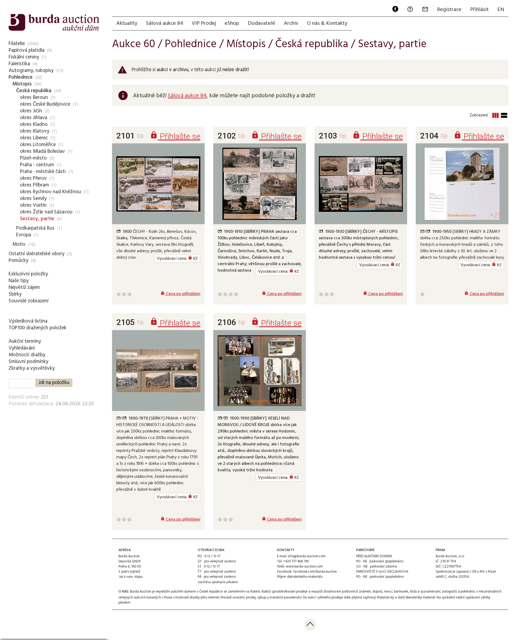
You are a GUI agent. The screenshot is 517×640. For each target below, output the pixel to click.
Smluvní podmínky (28, 362)
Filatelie (17, 44)
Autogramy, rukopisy (31, 71)
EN (500, 9)
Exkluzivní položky (28, 274)
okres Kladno (34, 124)
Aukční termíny (25, 341)
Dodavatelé (261, 23)
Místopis (22, 84)
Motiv (19, 244)
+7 (396, 215)
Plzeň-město (33, 158)
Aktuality (126, 23)
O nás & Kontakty (327, 23)
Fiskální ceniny (24, 57)
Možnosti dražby (27, 355)
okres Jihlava (33, 118)
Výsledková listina (28, 321)
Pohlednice (21, 77)
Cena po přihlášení (180, 293)
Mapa (138, 577)
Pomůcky (18, 261)
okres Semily (33, 199)
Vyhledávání (22, 348)
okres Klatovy (34, 131)
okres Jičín (31, 111)
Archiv (291, 23)
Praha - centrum (37, 165)
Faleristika (19, 64)
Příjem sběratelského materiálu (300, 577)
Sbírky (15, 294)
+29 (495, 215)
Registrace (449, 9)
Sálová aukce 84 (164, 23)
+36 (192, 402)
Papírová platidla (26, 50)
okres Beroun (34, 98)
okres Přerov (33, 178)
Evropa (23, 235)
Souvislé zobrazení (28, 301)
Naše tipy (19, 281)
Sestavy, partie (37, 219)
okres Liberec (34, 138)
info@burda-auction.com (307, 556)
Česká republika (33, 91)
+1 (194, 215)
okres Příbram (34, 185)
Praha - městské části (43, 172)
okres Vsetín (33, 205)
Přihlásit (479, 9)
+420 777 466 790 (296, 561)
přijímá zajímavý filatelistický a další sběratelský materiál (393, 597)
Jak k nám (125, 577)
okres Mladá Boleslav (42, 151)
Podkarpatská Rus (35, 228)
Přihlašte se (175, 136)
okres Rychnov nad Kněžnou (50, 192)
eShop (232, 23)
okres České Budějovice (45, 104)
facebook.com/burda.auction (315, 572)
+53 (293, 402)
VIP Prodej (204, 23)
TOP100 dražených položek (38, 328)
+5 (295, 215)
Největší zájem (24, 287)
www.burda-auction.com (304, 566)
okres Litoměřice (38, 145)
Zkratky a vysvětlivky (32, 368)
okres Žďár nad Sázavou (46, 212)
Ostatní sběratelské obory (36, 254)
